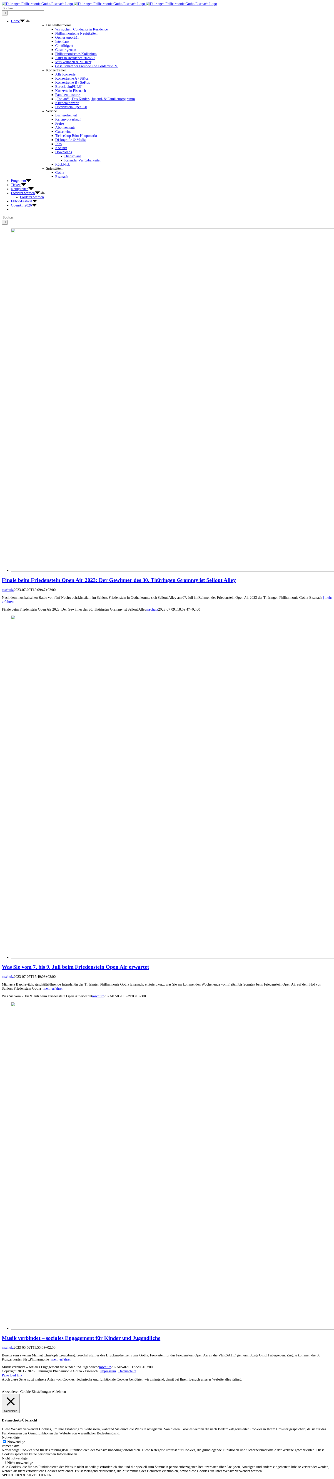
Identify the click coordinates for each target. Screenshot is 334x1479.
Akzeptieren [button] (10, 1391)
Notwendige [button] (11, 1437)
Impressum (108, 1371)
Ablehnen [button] (59, 1391)
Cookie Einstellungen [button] (35, 1391)
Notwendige (16, 1442)
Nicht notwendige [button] (14, 1458)
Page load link (12, 1375)
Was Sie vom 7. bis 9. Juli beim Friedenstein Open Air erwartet (75, 967)
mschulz (8, 590)
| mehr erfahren (52, 988)
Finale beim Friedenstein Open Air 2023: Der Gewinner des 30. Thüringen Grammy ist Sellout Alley (119, 580)
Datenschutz (127, 1371)
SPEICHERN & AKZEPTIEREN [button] (27, 1475)
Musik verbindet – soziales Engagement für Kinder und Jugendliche (81, 1338)
